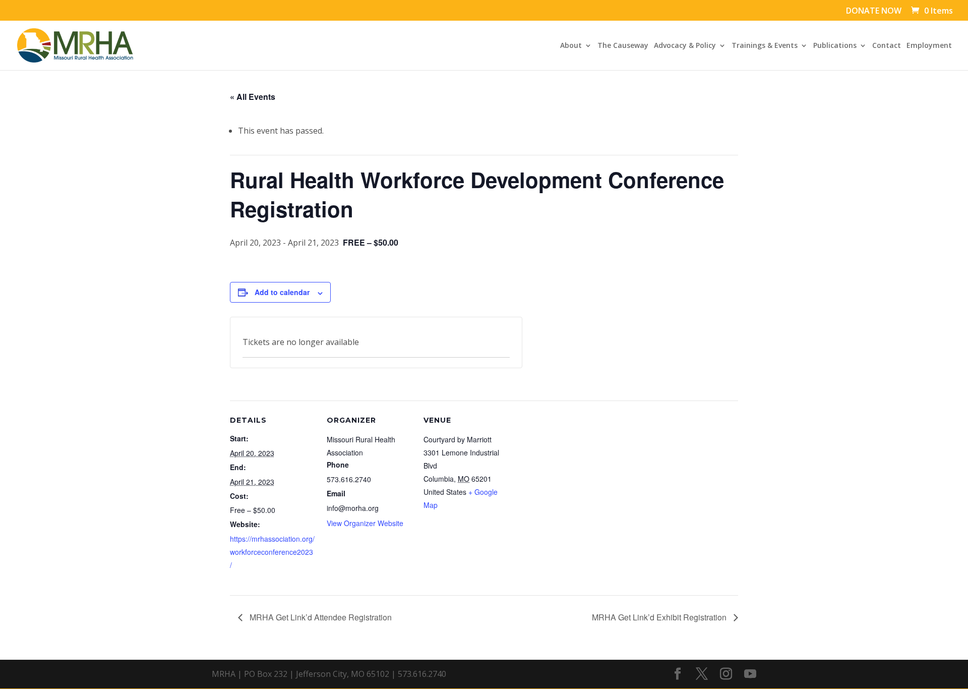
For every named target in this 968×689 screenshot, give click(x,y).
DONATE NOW (873, 11)
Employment (929, 46)
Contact (886, 46)
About (571, 46)
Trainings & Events (765, 46)
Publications (835, 46)
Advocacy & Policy (685, 46)
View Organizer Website (365, 523)
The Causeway (622, 46)
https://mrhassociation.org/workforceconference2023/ (272, 552)
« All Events (252, 96)
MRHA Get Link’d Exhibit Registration (660, 617)
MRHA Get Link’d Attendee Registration (320, 617)
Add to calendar (282, 292)
